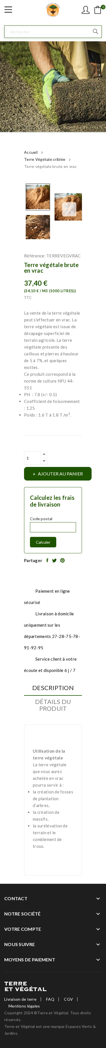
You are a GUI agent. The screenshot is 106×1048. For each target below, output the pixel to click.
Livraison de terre (20, 999)
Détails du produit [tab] (53, 705)
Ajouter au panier (60, 473)
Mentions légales (24, 1006)
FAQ (50, 999)
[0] (98, 10)
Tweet (55, 560)
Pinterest (63, 560)
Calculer (43, 542)
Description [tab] (53, 687)
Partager (48, 560)
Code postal (41, 518)
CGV (68, 999)
